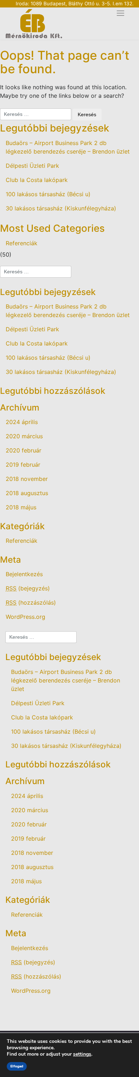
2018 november (27, 478)
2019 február (23, 464)
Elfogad (16, 1066)
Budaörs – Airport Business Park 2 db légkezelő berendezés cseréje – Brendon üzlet (68, 147)
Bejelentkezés (24, 574)
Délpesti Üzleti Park (32, 165)
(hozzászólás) (31, 602)
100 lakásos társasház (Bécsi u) (48, 194)
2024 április (22, 421)
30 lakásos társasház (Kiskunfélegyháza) (61, 208)
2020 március (24, 436)
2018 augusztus (27, 493)
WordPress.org (25, 616)
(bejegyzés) (28, 588)
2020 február (23, 450)
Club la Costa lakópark (37, 179)
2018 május (21, 507)
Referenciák (21, 243)
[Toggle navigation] (120, 13)
